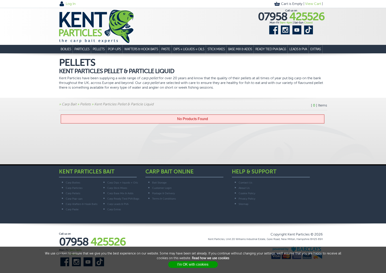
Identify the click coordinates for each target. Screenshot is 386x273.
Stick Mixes (216, 49)
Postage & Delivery (163, 193)
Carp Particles (74, 188)
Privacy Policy (247, 198)
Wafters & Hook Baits (141, 49)
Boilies (66, 49)
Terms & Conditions (164, 198)
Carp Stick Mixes (117, 188)
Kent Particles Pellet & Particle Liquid (123, 104)
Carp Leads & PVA (117, 204)
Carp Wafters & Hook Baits (81, 204)
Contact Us (245, 182)
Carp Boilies (73, 182)
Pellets (99, 49)
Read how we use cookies (210, 258)
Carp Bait (69, 104)
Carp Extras (114, 209)
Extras (315, 49)
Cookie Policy (247, 193)
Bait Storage (159, 182)
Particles (81, 49)
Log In (71, 4)
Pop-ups (114, 49)
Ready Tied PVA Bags (270, 49)
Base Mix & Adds (240, 49)
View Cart (313, 4)
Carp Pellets (73, 193)
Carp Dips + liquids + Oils (122, 182)
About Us (244, 188)
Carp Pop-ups (74, 198)
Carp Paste (72, 209)
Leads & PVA (298, 49)
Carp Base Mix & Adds (120, 193)
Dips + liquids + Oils (188, 49)
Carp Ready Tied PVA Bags (123, 198)
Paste (165, 49)
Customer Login (162, 188)
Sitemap (243, 204)
